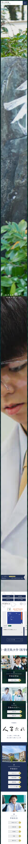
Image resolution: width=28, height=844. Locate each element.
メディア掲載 (20, 599)
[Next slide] (24, 603)
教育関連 (20, 596)
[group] (12, 621)
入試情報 (8, 596)
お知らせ (8, 599)
